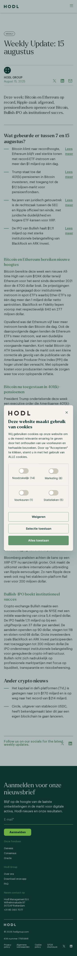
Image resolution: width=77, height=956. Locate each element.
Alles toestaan (38, 540)
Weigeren (38, 517)
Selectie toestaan (38, 528)
